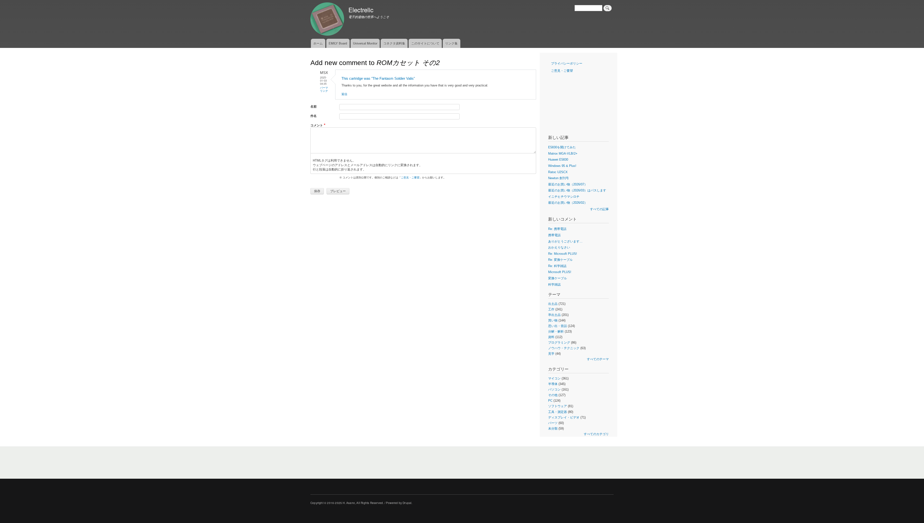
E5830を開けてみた (562, 147)
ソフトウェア (557, 406)
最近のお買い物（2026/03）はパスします (577, 190)
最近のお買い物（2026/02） (567, 202)
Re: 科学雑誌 (557, 266)
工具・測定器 (557, 412)
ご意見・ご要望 (410, 177)
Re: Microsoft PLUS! (562, 253)
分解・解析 (556, 331)
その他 (553, 395)
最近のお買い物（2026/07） (567, 184)
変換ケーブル (557, 278)
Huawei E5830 (558, 159)
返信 (344, 94)
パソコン (554, 389)
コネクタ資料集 (394, 43)
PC (550, 400)
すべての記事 (599, 209)
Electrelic (360, 9)
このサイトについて (425, 43)
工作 (551, 309)
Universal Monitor (365, 43)
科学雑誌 (554, 284)
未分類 (553, 428)
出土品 (553, 304)
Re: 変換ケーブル (560, 260)
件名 (313, 115)
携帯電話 (554, 235)
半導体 (553, 384)
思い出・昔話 (557, 326)
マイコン (554, 378)
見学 (551, 353)
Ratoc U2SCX (558, 172)
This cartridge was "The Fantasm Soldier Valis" (378, 78)
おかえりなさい (559, 247)
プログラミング (559, 342)
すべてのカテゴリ (596, 434)
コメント (316, 125)
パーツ (553, 423)
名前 (313, 106)
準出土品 (554, 315)
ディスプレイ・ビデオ (563, 417)
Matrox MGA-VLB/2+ (563, 153)
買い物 (553, 320)
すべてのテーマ (598, 359)
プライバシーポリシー (566, 63)
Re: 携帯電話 (557, 229)
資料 (551, 337)
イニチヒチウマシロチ (563, 196)
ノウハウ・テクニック (563, 348)
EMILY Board (338, 43)
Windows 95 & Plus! (562, 166)
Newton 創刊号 (558, 178)
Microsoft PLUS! (559, 272)
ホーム (318, 43)
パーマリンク (324, 89)
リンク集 (451, 43)
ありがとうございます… (565, 241)
